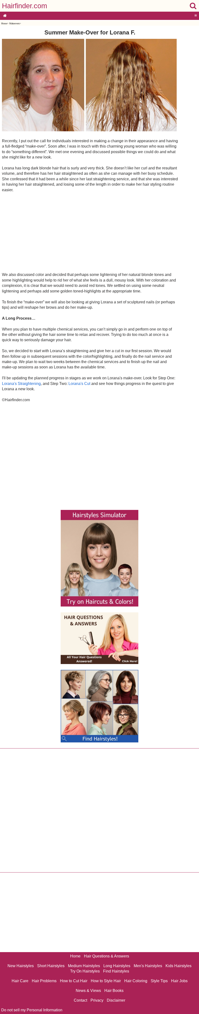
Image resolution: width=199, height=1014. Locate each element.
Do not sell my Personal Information (31, 1010)
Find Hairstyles (116, 971)
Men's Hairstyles (148, 966)
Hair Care (20, 981)
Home (4, 23)
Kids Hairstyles (178, 966)
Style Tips (159, 981)
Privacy (97, 1000)
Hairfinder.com (24, 6)
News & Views (88, 991)
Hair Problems (44, 981)
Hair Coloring (135, 981)
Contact (80, 1000)
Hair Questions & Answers (106, 956)
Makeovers (14, 23)
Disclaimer (116, 1000)
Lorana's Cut (79, 384)
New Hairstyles (21, 966)
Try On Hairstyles (85, 971)
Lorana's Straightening (21, 384)
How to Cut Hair (73, 981)
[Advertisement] (90, 232)
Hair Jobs (179, 981)
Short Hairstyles (51, 966)
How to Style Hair (106, 981)
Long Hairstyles (116, 966)
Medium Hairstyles (84, 966)
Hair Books (114, 991)
